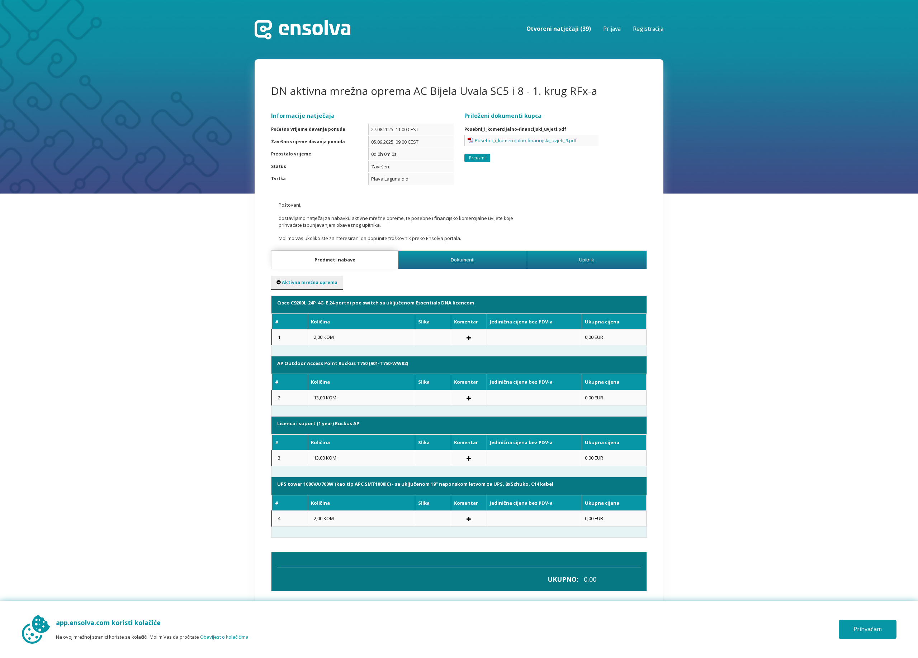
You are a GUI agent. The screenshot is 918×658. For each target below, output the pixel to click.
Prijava (612, 28)
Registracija (648, 28)
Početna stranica (302, 29)
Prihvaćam (867, 629)
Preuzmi (477, 158)
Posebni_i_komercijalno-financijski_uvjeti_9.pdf (526, 140)
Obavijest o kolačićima (224, 637)
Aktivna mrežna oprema (309, 282)
